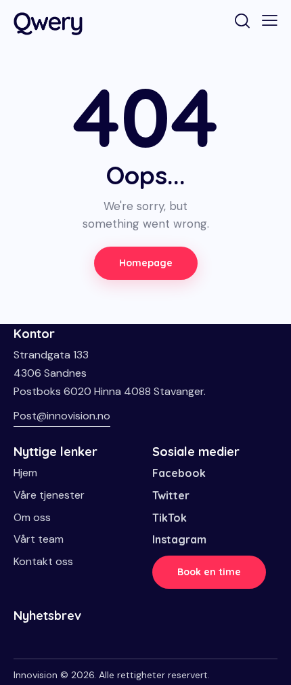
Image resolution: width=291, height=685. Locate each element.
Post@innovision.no (62, 416)
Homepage (146, 263)
